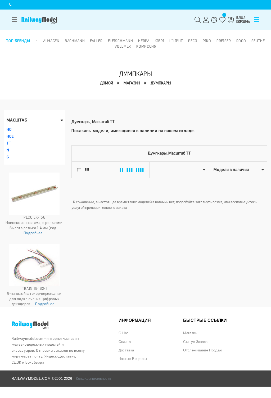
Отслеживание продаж (202, 350)
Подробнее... (35, 233)
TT (9, 143)
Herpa (144, 41)
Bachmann (75, 41)
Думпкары (161, 83)
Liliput (176, 41)
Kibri (159, 41)
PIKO (207, 41)
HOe (10, 136)
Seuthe (258, 41)
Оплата (125, 342)
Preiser (223, 41)
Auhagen (51, 41)
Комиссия (146, 46)
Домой (106, 83)
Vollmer (123, 46)
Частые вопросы (133, 359)
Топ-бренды (18, 41)
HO (9, 129)
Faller (96, 41)
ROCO (241, 41)
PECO (192, 41)
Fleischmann (120, 41)
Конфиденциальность (93, 378)
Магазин (132, 83)
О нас (124, 333)
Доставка (126, 350)
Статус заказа (195, 342)
